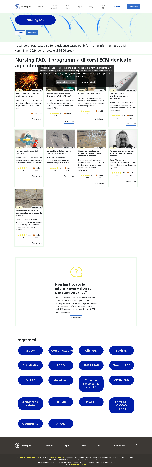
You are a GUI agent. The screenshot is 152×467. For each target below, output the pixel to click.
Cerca (102, 5)
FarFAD (30, 380)
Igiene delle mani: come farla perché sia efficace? (59, 95)
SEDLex (30, 350)
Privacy (53, 457)
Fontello (83, 464)
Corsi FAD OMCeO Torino (121, 405)
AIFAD (60, 423)
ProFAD (91, 402)
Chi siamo (68, 6)
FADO (61, 365)
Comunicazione (62, 350)
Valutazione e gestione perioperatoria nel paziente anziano (29, 213)
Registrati (134, 6)
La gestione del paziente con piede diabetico (59, 152)
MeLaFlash (60, 380)
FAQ (91, 6)
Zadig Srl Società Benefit (29, 457)
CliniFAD (91, 350)
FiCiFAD (61, 402)
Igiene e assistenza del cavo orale (27, 152)
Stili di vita (30, 365)
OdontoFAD (30, 423)
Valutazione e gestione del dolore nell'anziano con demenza (122, 153)
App (80, 6)
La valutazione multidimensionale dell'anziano (119, 96)
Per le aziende (54, 6)
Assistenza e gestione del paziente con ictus (28, 95)
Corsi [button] (39, 6)
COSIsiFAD (121, 380)
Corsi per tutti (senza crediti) (91, 383)
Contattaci (76, 317)
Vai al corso (37, 119)
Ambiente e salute (30, 403)
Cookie (61, 457)
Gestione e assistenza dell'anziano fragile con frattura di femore (89, 153)
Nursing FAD (122, 365)
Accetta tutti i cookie (66, 82)
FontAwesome (75, 464)
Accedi (117, 6)
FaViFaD (121, 350)
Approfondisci (88, 82)
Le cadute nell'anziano (89, 94)
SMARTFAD (91, 365)
